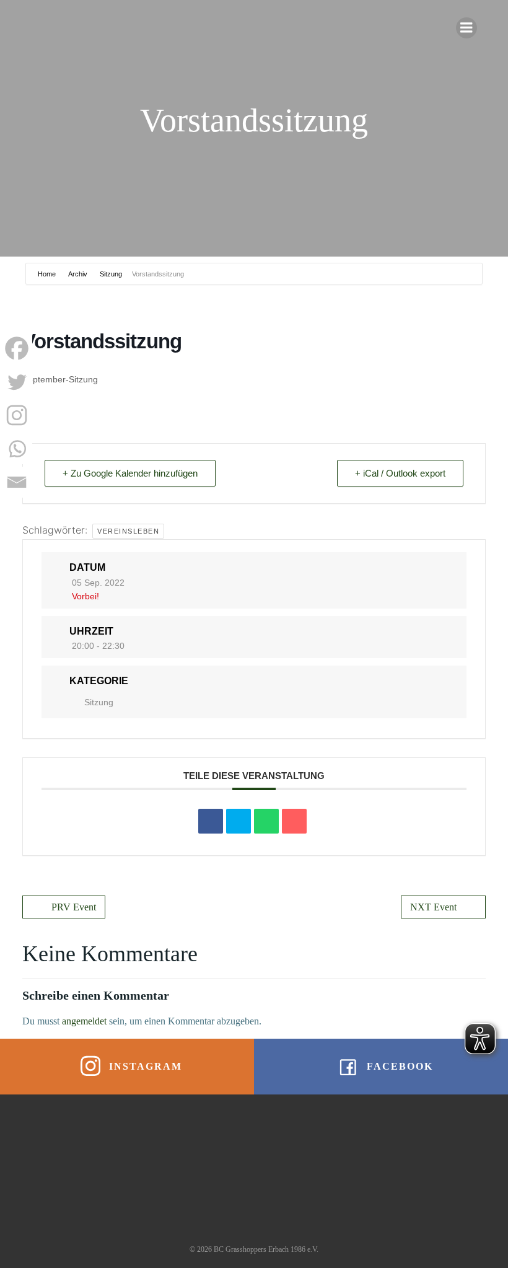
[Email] (16, 482)
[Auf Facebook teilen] (210, 821)
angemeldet (84, 1021)
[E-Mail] (294, 821)
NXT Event (433, 907)
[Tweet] (238, 821)
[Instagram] (16, 415)
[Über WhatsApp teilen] (266, 821)
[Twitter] (16, 381)
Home (48, 274)
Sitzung (111, 274)
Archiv (77, 274)
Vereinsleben (128, 531)
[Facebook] (16, 348)
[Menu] (466, 27)
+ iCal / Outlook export (400, 473)
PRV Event (73, 907)
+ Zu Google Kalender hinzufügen (130, 473)
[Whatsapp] (16, 448)
